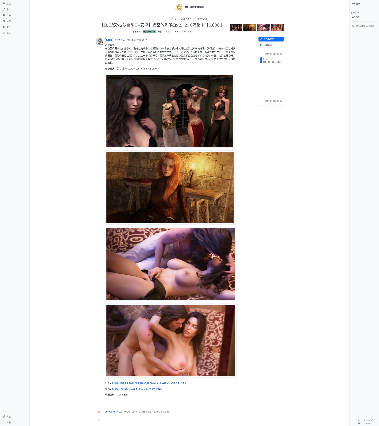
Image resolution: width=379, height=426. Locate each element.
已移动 (137, 32)
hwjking (111, 411)
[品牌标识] (178, 7)
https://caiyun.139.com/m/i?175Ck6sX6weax (137, 388)
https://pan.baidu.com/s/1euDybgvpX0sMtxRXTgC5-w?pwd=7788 (149, 382)
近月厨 (109, 40)
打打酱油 (118, 40)
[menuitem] (364, 3)
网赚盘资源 (150, 32)
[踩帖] (229, 402)
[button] (14, 416)
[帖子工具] (235, 402)
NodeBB (369, 420)
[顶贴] (218, 402)
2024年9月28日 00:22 (137, 40)
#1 (236, 39)
